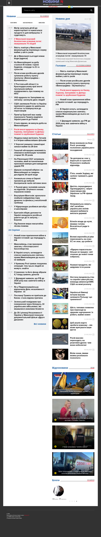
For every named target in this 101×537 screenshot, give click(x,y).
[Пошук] (91, 10)
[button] (54, 492)
